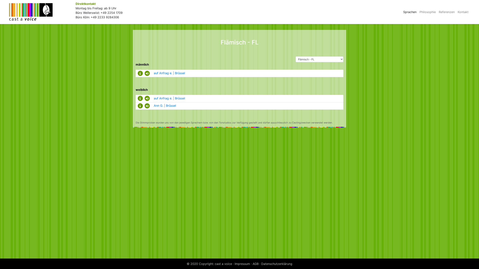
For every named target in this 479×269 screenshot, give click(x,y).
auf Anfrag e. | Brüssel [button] (169, 73)
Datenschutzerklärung (276, 264)
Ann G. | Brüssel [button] (165, 105)
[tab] (239, 73)
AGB (256, 264)
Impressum (242, 264)
